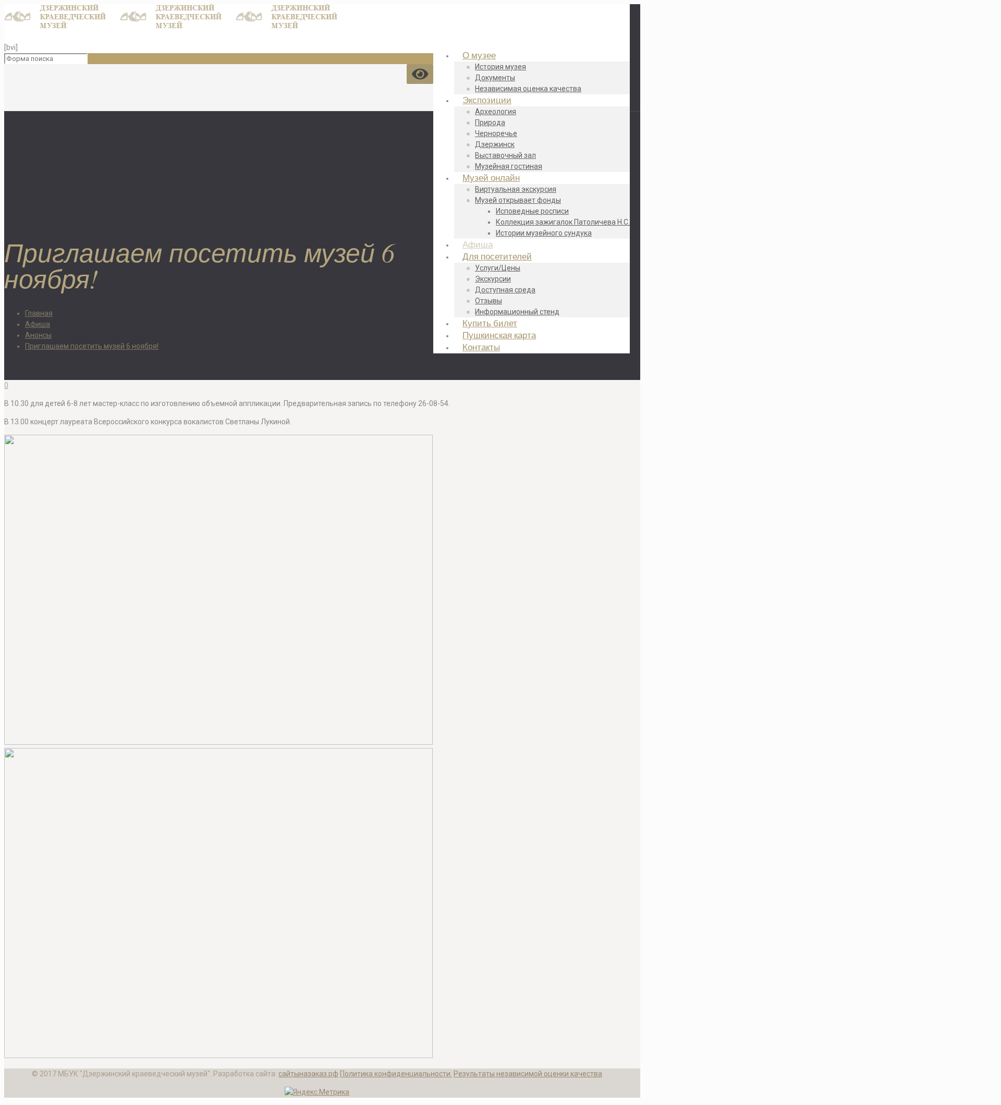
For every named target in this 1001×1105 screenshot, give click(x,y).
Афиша (37, 324)
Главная (39, 313)
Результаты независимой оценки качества (528, 1074)
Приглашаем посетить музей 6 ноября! (91, 346)
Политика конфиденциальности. (396, 1074)
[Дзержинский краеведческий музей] (177, 27)
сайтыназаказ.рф (308, 1074)
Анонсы (38, 335)
